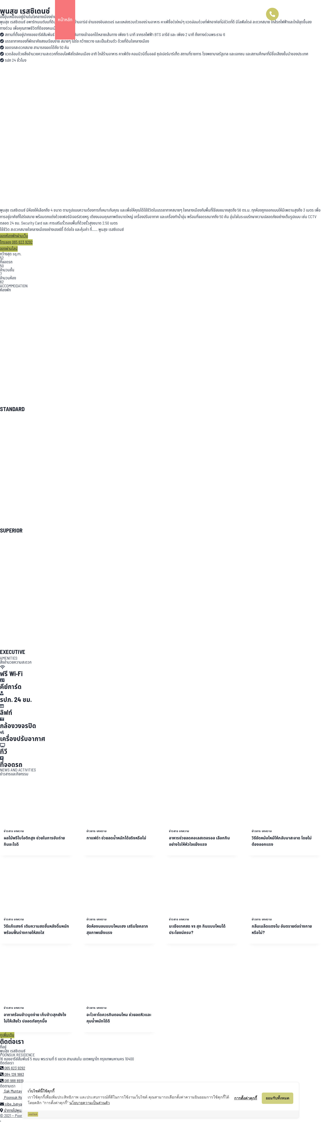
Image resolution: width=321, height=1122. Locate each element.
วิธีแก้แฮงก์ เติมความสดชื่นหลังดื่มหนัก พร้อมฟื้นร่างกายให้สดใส (36, 929)
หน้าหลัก (65, 19)
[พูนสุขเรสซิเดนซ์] (22, 20)
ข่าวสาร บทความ (14, 831)
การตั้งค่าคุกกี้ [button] (245, 1098)
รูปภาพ (179, 19)
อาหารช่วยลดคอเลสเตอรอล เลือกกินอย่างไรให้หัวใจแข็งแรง (199, 841)
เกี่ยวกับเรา (200, 19)
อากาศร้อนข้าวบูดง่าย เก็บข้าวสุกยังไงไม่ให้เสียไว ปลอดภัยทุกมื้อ (35, 1018)
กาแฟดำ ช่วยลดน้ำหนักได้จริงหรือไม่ (116, 838)
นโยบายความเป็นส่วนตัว (89, 1102)
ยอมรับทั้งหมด (277, 1098)
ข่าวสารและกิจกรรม (150, 19)
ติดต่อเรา (224, 19)
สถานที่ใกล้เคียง (114, 19)
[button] (14, 236)
